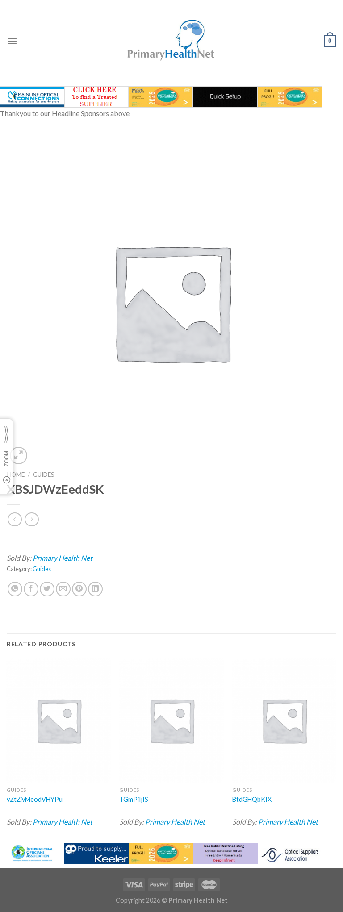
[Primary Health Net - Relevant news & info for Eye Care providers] (171, 40)
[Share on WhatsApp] (15, 589)
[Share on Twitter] (47, 589)
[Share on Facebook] (31, 589)
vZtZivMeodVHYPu (35, 799)
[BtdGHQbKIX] (284, 720)
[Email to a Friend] (63, 589)
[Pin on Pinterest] (79, 589)
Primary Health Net (62, 558)
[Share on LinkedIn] (95, 589)
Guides (43, 474)
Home (16, 474)
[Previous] (7, 747)
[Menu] (12, 41)
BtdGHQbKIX (252, 799)
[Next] (336, 747)
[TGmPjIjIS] (171, 720)
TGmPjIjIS (133, 799)
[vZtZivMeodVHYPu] (59, 720)
